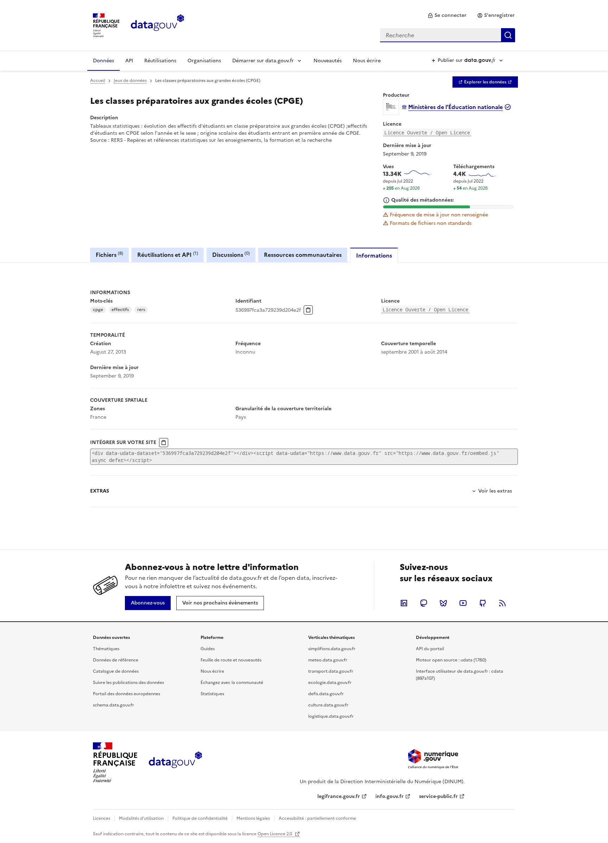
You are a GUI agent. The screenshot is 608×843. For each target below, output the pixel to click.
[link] (447, 15)
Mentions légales (253, 818)
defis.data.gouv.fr (326, 694)
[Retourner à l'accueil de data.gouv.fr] (157, 24)
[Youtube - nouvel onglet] (463, 603)
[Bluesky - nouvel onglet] (443, 603)
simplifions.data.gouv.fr (331, 649)
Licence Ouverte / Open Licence (427, 132)
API (129, 60)
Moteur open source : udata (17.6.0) (451, 660)
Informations (374, 255)
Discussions (231, 254)
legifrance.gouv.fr (338, 796)
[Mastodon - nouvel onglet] (424, 603)
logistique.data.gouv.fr (331, 716)
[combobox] (447, 35)
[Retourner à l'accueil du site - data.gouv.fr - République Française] (175, 762)
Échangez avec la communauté (232, 682)
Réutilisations (160, 60)
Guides (208, 649)
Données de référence (115, 660)
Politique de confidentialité (200, 818)
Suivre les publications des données (128, 682)
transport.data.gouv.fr (330, 671)
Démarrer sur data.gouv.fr (263, 60)
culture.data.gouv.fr (328, 705)
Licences (101, 818)
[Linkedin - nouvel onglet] (404, 603)
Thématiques (106, 649)
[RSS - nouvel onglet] (502, 603)
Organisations (204, 60)
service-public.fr (438, 796)
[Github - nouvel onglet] (483, 603)
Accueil (97, 80)
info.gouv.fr (389, 796)
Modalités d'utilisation (141, 818)
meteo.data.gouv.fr (327, 660)
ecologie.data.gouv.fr (330, 682)
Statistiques (212, 694)
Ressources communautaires (303, 255)
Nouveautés (328, 60)
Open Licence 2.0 (275, 834)
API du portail (430, 649)
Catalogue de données (116, 671)
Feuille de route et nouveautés (231, 660)
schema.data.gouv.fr (113, 705)
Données (103, 60)
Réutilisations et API (167, 254)
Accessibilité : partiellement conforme (317, 818)
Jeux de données (130, 80)
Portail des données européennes (126, 694)
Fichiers (109, 254)
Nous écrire (367, 60)
